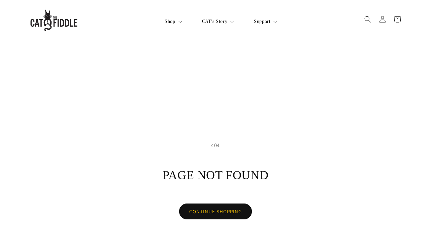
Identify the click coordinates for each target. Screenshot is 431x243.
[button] (172, 22)
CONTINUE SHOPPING (215, 211)
